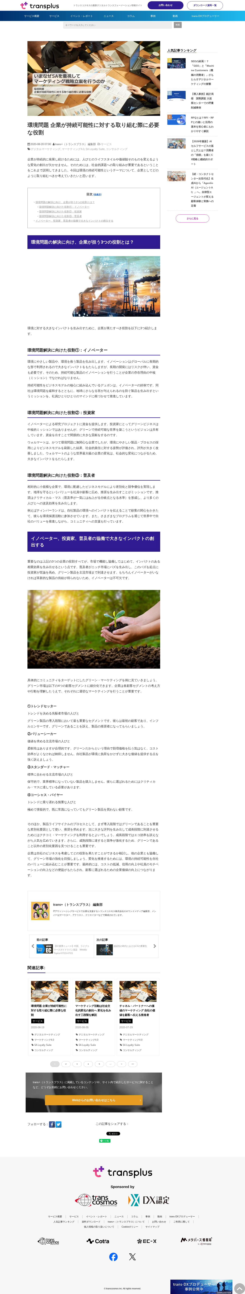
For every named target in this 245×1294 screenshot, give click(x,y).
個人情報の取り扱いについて (99, 1226)
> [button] (121, 1064)
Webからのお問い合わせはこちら (94, 1100)
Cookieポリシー (130, 1226)
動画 (175, 16)
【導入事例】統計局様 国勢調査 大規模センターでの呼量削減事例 (202, 100)
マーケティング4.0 (73, 149)
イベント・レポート (81, 16)
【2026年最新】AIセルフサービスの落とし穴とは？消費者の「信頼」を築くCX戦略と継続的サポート (202, 152)
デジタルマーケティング (45, 149)
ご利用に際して (181, 1221)
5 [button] (99, 1064)
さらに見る (192, 218)
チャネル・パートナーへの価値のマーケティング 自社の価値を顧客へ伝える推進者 (137, 1010)
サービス (54, 16)
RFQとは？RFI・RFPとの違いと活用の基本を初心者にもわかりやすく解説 (202, 124)
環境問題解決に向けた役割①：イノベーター (64, 206)
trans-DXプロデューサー (205, 16)
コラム (131, 16)
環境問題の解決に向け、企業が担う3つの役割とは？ (65, 202)
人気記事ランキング (63, 1221)
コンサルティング (117, 149)
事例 (153, 16)
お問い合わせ (166, 5)
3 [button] (77, 1064)
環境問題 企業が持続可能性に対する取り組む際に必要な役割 (49, 1010)
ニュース (109, 16)
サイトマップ (152, 1226)
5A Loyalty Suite (95, 149)
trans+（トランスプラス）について (126, 1221)
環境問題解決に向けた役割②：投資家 (60, 211)
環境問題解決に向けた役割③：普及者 (60, 216)
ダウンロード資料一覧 (205, 5)
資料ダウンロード (91, 1221)
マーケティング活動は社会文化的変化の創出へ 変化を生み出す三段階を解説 (93, 1010)
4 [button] (88, 1064)
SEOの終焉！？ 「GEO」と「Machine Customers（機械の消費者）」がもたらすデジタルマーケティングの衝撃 (202, 72)
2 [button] (66, 1064)
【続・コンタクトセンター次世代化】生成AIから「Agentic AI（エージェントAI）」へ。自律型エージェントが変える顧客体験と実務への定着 (202, 190)
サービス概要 (31, 16)
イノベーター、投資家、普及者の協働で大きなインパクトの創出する (74, 220)
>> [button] (133, 1064)
